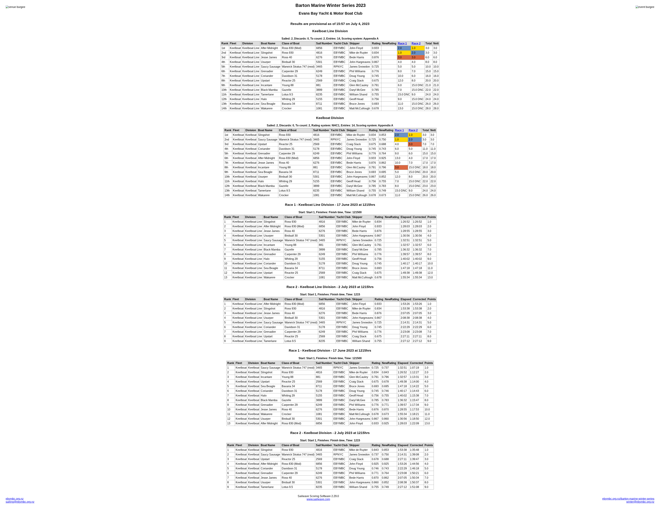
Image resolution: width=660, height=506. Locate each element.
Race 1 (402, 43)
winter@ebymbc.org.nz (640, 501)
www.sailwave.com (318, 499)
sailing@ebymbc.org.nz (20, 501)
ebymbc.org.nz (15, 498)
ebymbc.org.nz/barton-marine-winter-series (628, 498)
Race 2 (416, 43)
